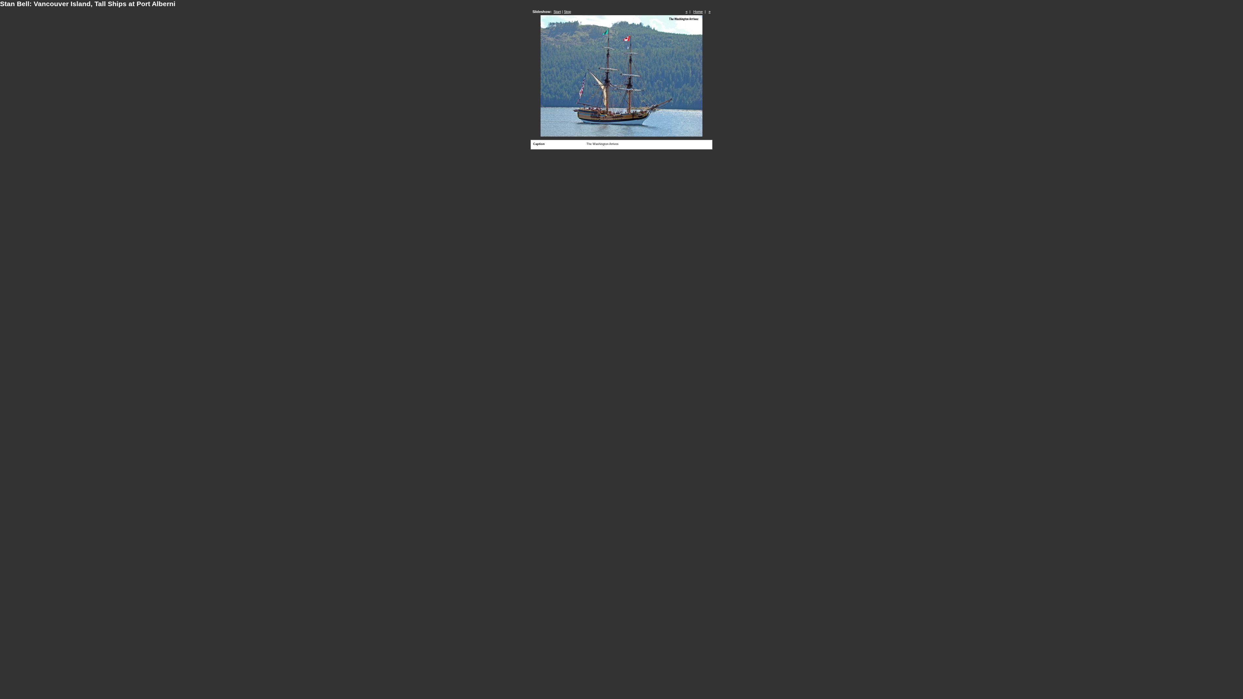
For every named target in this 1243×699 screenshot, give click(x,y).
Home (698, 12)
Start (557, 12)
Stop (567, 12)
